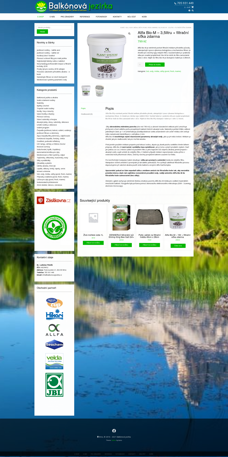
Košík (144, 16)
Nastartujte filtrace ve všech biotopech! (52, 77)
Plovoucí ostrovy (43, 116)
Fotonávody (101, 16)
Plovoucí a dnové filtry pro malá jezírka (52, 58)
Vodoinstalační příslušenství (47, 182)
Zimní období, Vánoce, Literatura (49, 185)
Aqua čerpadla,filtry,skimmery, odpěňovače (53, 136)
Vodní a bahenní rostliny (46, 100)
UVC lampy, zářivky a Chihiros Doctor (51, 144)
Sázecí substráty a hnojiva (47, 119)
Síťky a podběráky (43, 160)
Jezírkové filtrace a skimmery (48, 133)
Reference (85, 16)
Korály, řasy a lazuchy (45, 111)
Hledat (42, 31)
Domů (122, 27)
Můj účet (132, 16)
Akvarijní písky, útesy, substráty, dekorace (53, 122)
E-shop (40, 16)
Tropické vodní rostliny (45, 108)
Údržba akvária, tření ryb (46, 166)
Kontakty (117, 16)
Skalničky (40, 103)
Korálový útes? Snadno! (46, 55)
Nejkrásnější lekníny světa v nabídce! (51, 61)
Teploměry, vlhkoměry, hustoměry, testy (52, 157)
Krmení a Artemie (43, 171)
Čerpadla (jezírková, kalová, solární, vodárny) (54, 130)
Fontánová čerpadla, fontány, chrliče (51, 138)
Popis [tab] (83, 108)
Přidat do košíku (155, 64)
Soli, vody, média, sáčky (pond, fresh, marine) (141, 27)
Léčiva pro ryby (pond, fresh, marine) (51, 179)
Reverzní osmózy (43, 147)
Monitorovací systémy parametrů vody (52, 80)
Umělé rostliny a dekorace (47, 125)
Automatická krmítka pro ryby (48, 152)
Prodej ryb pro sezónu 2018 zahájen (51, 69)
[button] (129, 33)
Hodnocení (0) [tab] (87, 114)
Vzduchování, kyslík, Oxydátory (48, 149)
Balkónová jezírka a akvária (47, 97)
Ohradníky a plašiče (44, 163)
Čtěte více (178, 246)
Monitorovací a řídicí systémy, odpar (51, 155)
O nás (52, 16)
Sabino (114, 440)
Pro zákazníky (67, 16)
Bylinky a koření (43, 106)
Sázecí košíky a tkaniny (45, 114)
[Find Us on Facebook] (189, 10)
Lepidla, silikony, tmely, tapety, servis (51, 168)
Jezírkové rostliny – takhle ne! (48, 53)
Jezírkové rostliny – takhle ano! (48, 50)
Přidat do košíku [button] (93, 243)
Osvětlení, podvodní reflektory (48, 141)
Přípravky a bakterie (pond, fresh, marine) (53, 177)
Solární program (43, 127)
